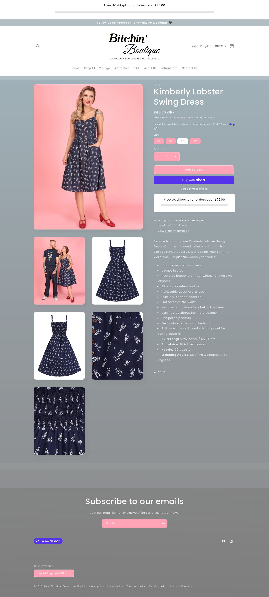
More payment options (194, 188)
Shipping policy (158, 586)
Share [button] (161, 371)
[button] (38, 46)
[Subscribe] (163, 523)
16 (160, 142)
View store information (173, 231)
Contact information (181, 586)
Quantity (159, 149)
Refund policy (96, 586)
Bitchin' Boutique (53, 586)
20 (182, 141)
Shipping (179, 117)
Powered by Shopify (74, 586)
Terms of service (136, 586)
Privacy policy (115, 586)
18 (172, 142)
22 (195, 141)
